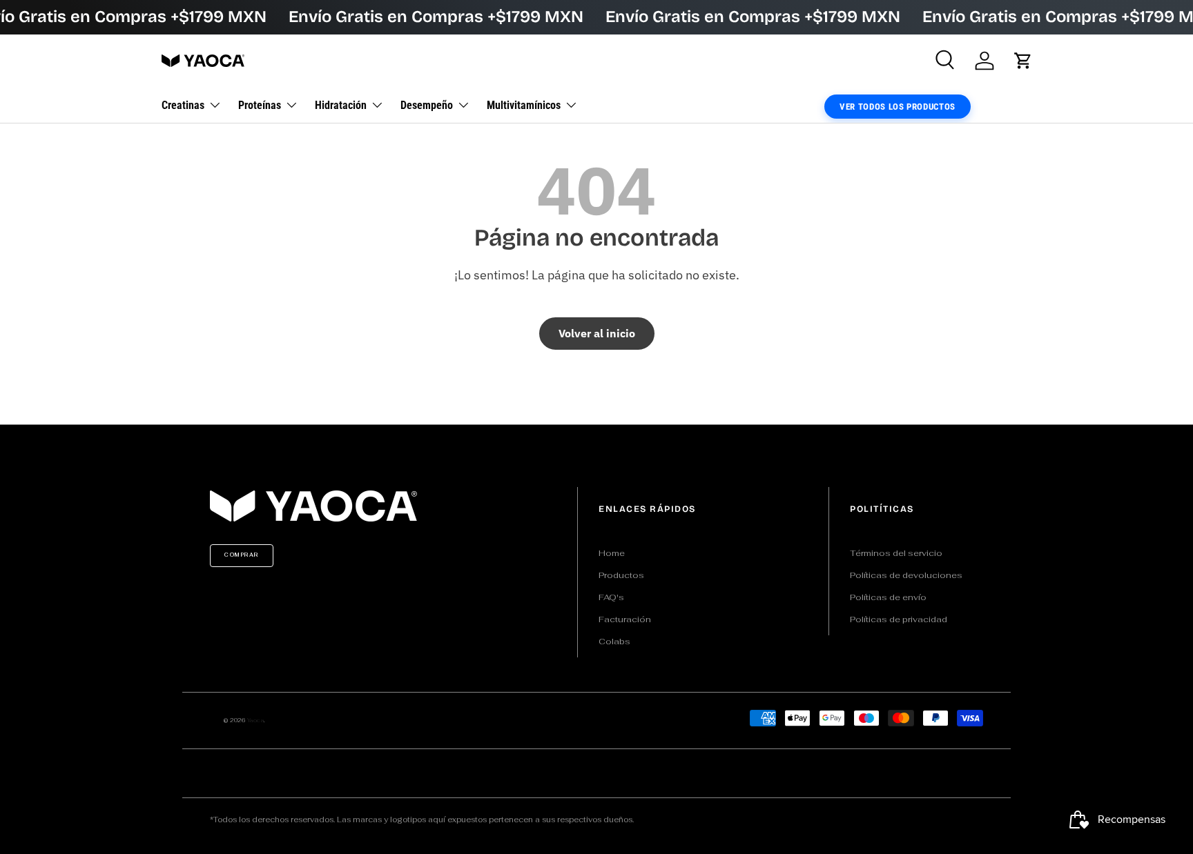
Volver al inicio (597, 333)
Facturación (625, 619)
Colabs (614, 641)
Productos (621, 575)
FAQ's (611, 597)
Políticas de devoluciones (906, 575)
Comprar (241, 555)
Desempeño (426, 104)
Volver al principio (596, 409)
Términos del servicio (896, 553)
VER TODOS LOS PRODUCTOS (898, 106)
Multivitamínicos (524, 104)
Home (612, 553)
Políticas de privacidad (898, 619)
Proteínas (259, 104)
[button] (1023, 61)
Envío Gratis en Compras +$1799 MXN (436, 16)
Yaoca (255, 720)
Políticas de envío (888, 597)
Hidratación (341, 104)
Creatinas (183, 104)
